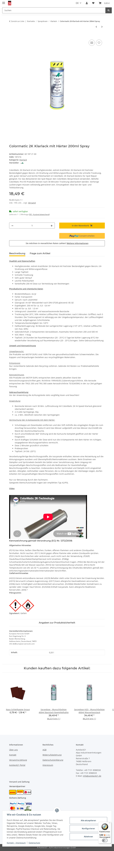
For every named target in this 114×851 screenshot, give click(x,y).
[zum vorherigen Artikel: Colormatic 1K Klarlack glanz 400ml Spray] (96, 27)
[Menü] (109, 823)
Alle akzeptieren (88, 820)
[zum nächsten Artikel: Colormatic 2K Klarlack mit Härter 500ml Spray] (102, 27)
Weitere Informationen (77, 243)
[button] (87, 3)
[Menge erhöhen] (52, 225)
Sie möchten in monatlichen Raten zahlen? (57, 243)
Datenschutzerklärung (53, 760)
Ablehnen (88, 836)
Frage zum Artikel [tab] (40, 253)
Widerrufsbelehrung (52, 755)
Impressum (48, 765)
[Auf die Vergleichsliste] (92, 43)
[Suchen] (108, 10)
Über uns (13, 749)
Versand (32, 202)
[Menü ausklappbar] (3, 1)
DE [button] (77, 3)
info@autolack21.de (92, 776)
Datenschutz (34, 843)
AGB (44, 749)
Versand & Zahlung (18, 760)
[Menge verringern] (12, 225)
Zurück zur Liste (17, 21)
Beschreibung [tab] (17, 253)
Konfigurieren (88, 828)
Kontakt (12, 755)
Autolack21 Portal (17, 765)
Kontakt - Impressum (16, 843)
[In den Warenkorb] (11, 35)
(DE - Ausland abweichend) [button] (39, 214)
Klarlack (23, 159)
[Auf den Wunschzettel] (99, 43)
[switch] (105, 840)
